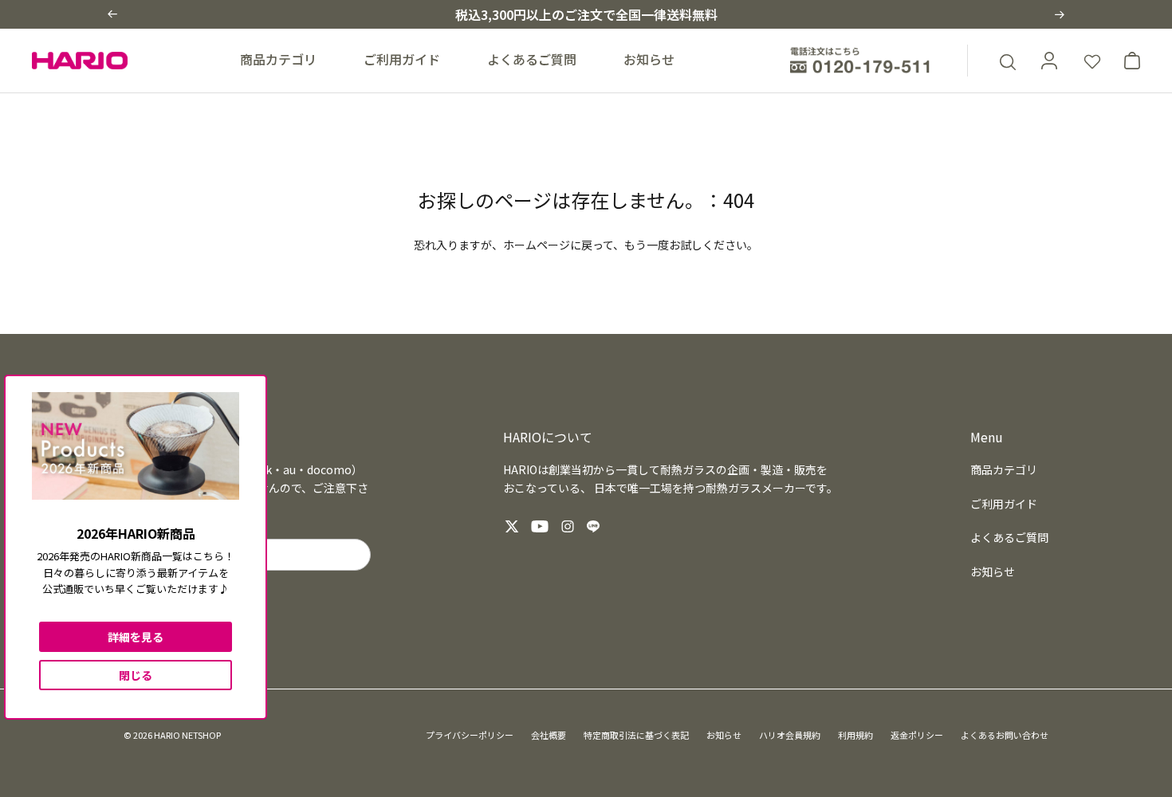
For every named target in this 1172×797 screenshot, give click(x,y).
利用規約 (855, 734)
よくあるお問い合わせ (1004, 734)
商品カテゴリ (278, 59)
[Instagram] (567, 526)
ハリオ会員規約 (789, 734)
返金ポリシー (917, 734)
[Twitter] (512, 526)
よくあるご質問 (531, 59)
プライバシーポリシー (469, 734)
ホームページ (536, 245)
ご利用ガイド (402, 59)
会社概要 (548, 734)
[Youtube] (540, 526)
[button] (112, 14)
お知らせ (648, 59)
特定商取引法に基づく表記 (636, 734)
